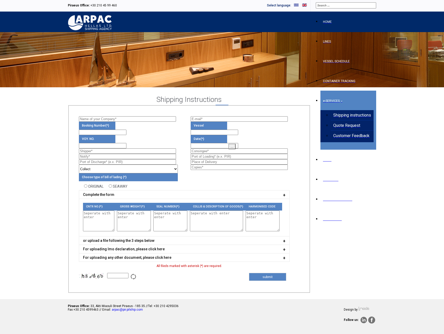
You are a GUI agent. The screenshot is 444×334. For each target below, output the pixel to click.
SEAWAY (120, 186)
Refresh (134, 276)
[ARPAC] (90, 29)
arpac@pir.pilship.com (127, 309)
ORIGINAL (96, 186)
